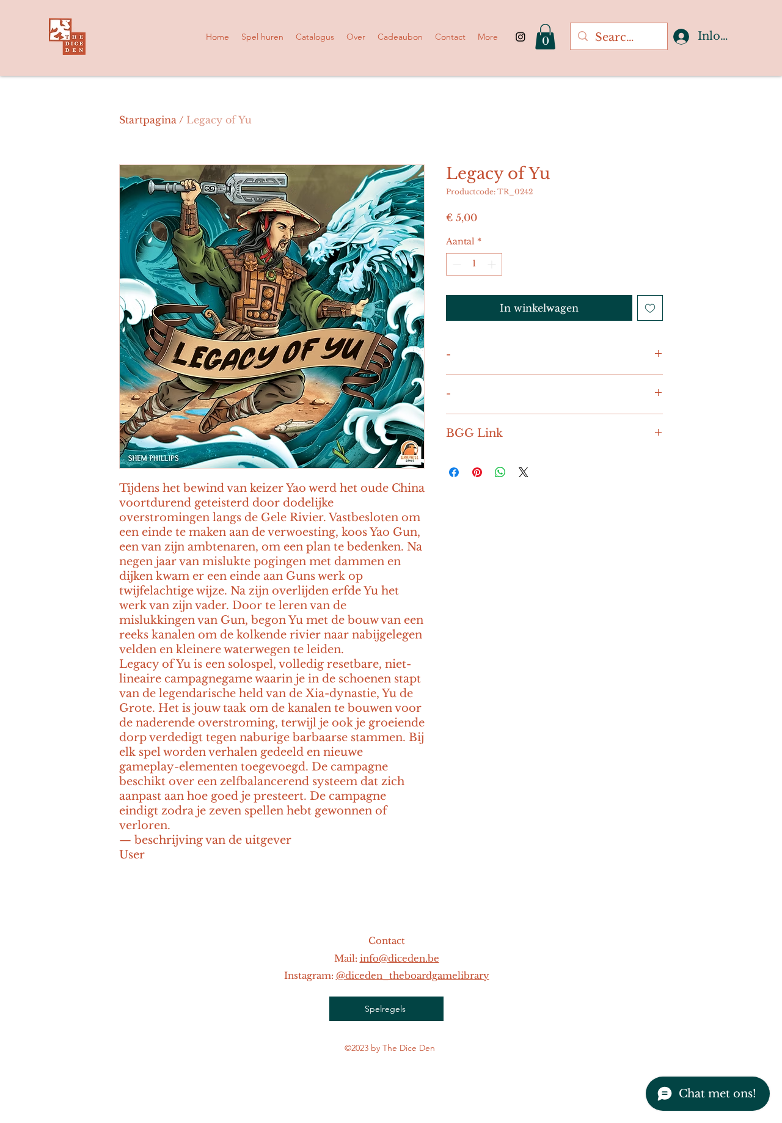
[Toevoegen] (650, 308)
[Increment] (492, 264)
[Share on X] (523, 472)
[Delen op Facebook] (454, 472)
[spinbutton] (474, 264)
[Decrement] (455, 264)
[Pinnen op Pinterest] (477, 472)
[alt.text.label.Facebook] (520, 37)
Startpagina (148, 120)
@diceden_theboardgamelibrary (412, 975)
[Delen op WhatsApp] (500, 472)
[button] (545, 36)
